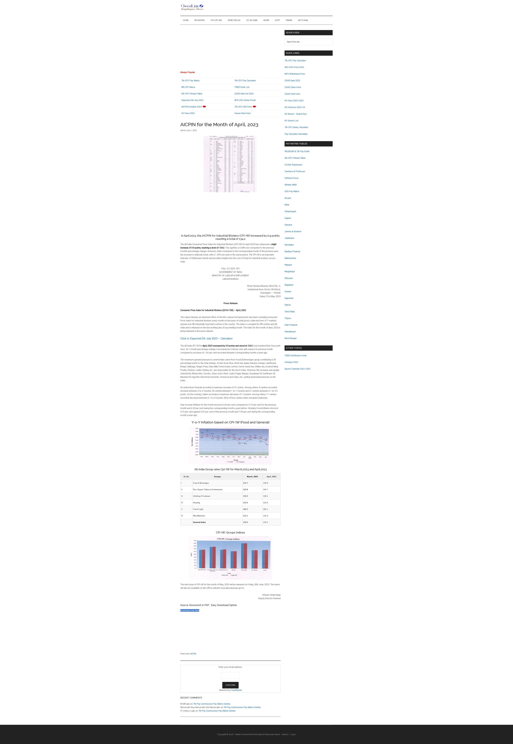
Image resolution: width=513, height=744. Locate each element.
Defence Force (291, 178)
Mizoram (289, 278)
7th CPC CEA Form (243, 106)
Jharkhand (289, 238)
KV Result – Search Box (296, 114)
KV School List (291, 120)
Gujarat (288, 218)
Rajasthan (289, 298)
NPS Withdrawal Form (295, 74)
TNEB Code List (241, 87)
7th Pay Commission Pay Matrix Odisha (211, 704)
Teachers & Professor (295, 171)
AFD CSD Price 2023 (294, 67)
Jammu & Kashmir (293, 231)
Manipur (288, 265)
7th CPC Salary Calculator (296, 127)
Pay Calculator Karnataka (296, 134)
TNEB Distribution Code (296, 355)
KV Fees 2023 (188, 113)
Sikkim (288, 305)
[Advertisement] (230, 48)
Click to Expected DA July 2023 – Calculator (206, 338)
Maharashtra (290, 258)
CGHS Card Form (292, 94)
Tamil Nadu (290, 311)
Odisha (288, 291)
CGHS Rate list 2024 (244, 93)
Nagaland (289, 285)
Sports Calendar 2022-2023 (297, 369)
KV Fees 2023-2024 (294, 100)
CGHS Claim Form (293, 87)
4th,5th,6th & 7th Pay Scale (297, 151)
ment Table (197, 93)
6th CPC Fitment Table (295, 158)
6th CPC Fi (186, 93)
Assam (288, 198)
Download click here (189, 610)
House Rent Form (242, 113)
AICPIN (193, 654)
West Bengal (290, 338)
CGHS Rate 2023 (292, 80)
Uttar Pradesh (291, 325)
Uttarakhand (290, 331)
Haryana (288, 225)
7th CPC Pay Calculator (245, 80)
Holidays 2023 (292, 362)
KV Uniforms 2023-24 (295, 107)
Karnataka (289, 245)
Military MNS (291, 184)
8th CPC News (188, 87)
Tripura (288, 318)
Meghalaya (290, 271)
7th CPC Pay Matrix (190, 80)
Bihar (287, 204)
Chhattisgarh (290, 211)
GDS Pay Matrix (292, 191)
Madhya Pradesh (292, 251)
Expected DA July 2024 (192, 100)
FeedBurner (236, 690)
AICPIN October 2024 (191, 106)
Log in (293, 734)
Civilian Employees (293, 164)
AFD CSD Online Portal (245, 100)
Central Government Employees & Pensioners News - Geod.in (262, 734)
